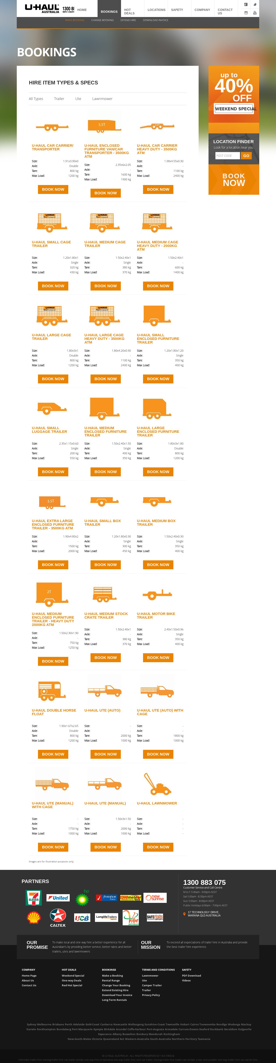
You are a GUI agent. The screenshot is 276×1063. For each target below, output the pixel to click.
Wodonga (234, 1024)
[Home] (42, 9)
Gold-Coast (92, 1024)
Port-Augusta (155, 1029)
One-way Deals (71, 980)
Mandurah (156, 1034)
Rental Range (111, 980)
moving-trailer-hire (53, 1059)
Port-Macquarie (82, 1029)
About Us (28, 980)
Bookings (105, 11)
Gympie (98, 1029)
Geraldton (230, 1029)
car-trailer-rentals (74, 1059)
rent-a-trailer (210, 1059)
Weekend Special (73, 975)
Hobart (185, 1024)
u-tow (199, 1059)
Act (122, 1039)
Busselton (129, 1034)
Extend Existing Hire (115, 990)
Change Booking (102, 20)
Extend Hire (128, 20)
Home (79, 9)
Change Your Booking (116, 985)
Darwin (31, 1029)
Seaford (204, 1029)
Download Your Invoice (117, 995)
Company (198, 9)
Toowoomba (207, 1024)
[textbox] (228, 155)
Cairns (194, 1024)
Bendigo (221, 1024)
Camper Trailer (152, 985)
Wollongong (136, 1024)
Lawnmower (102, 98)
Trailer (59, 98)
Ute (78, 98)
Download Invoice (155, 20)
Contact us (223, 9)
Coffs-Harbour (136, 1029)
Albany (117, 1034)
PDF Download (191, 975)
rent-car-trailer (144, 1059)
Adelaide (79, 1024)
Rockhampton (46, 1029)
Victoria (97, 1039)
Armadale (171, 1029)
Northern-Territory (184, 1039)
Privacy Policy (151, 995)
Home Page (29, 975)
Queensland (111, 1039)
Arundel (121, 1029)
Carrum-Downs (188, 1029)
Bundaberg (64, 1029)
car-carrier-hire (249, 1059)
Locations (152, 9)
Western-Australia (137, 1039)
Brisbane (58, 1024)
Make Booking (74, 20)
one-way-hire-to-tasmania (98, 1059)
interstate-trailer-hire (30, 1059)
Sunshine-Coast (154, 1024)
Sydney (31, 1024)
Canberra (106, 1024)
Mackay (246, 1024)
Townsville (172, 1024)
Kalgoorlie (245, 1029)
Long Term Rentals (114, 1000)
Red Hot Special (72, 985)
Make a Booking (112, 975)
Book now (53, 189)
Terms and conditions (158, 969)
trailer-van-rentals (185, 1059)
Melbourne (44, 1024)
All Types (36, 98)
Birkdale (109, 1029)
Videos (186, 980)
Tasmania (204, 1039)
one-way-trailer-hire (125, 1059)
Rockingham (171, 1034)
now (233, 180)
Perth (68, 1024)
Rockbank (216, 1029)
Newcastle (120, 1024)
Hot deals (129, 9)
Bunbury (142, 1034)
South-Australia (160, 1039)
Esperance (105, 1034)
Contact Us (29, 985)
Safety (174, 9)
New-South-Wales (79, 1039)
